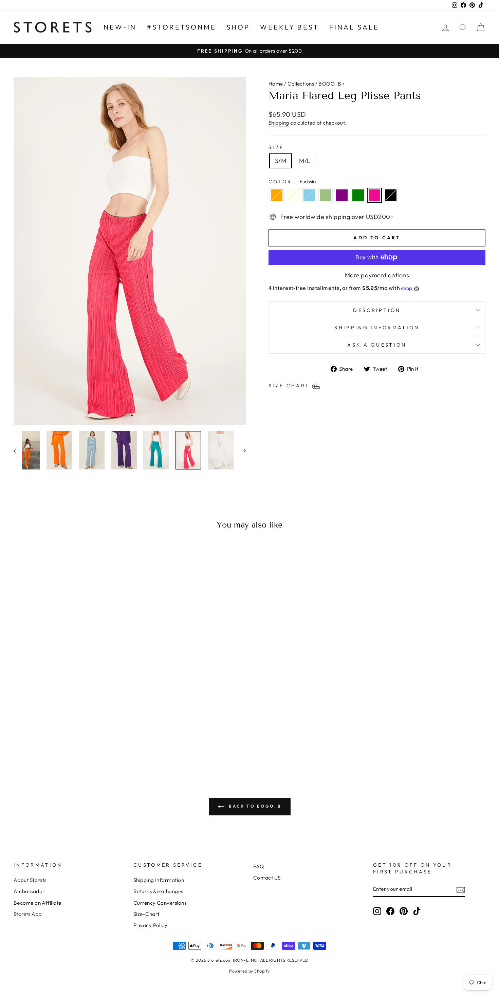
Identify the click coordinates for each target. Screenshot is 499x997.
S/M (280, 161)
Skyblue (309, 195)
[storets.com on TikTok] (417, 911)
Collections (301, 83)
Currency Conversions (159, 903)
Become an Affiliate (37, 903)
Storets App (28, 914)
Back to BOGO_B (254, 806)
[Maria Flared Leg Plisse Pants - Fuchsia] (93, 740)
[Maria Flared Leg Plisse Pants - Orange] (38, 740)
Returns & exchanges (158, 891)
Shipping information (376, 328)
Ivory (293, 195)
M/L (304, 161)
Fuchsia (374, 195)
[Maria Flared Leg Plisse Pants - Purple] (74, 740)
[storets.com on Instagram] (377, 911)
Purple (342, 195)
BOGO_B (329, 83)
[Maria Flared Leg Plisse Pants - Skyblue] (56, 740)
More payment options (377, 275)
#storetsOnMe (181, 27)
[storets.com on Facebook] (390, 911)
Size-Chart (146, 914)
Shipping (279, 122)
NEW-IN (120, 27)
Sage (325, 195)
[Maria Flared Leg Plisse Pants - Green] (83, 740)
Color (292, 182)
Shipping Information (158, 880)
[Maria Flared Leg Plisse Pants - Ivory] (47, 740)
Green (358, 195)
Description (377, 310)
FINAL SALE (354, 27)
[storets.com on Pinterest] (404, 911)
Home (276, 83)
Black (391, 195)
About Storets (30, 880)
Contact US (267, 877)
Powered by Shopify (249, 971)
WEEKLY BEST (289, 27)
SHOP (238, 27)
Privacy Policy (150, 925)
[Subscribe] (460, 889)
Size (276, 147)
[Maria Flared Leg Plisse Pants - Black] (102, 740)
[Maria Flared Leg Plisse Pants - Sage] (65, 740)
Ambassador (29, 891)
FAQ (258, 866)
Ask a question (376, 345)
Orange (276, 195)
